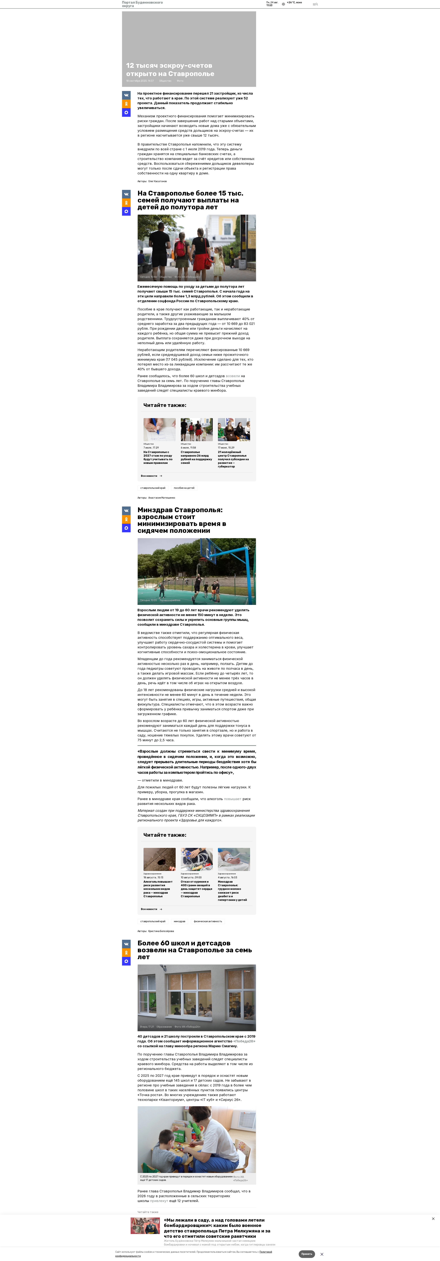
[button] (145, 1225)
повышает (232, 799)
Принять (306, 1254)
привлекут (159, 1201)
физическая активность (208, 921)
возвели (233, 376)
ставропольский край (152, 488)
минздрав (179, 921)
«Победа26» (244, 1041)
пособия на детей (184, 488)
